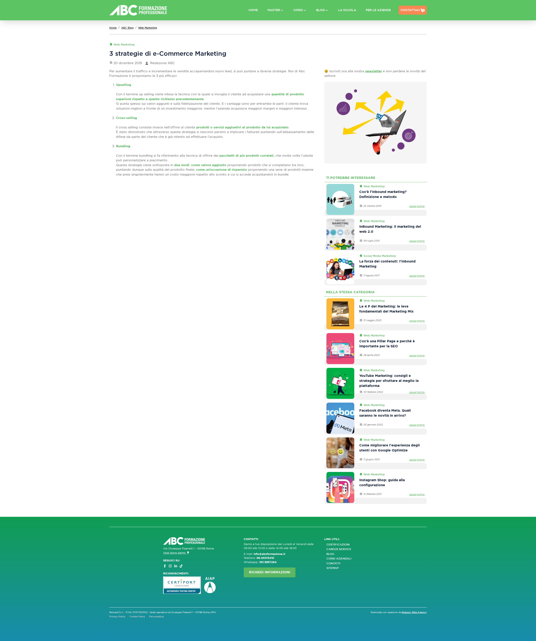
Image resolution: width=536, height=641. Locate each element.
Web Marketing (147, 28)
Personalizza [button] (156, 616)
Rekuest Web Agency (414, 612)
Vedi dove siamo (174, 552)
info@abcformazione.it (269, 554)
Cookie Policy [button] (137, 616)
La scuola (347, 10)
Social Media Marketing (379, 256)
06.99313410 (265, 558)
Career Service (338, 549)
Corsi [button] (298, 10)
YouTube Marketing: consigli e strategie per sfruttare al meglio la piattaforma (389, 380)
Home (253, 10)
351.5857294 (268, 562)
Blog (330, 554)
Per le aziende (378, 10)
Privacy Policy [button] (117, 616)
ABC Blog (127, 28)
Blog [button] (320, 10)
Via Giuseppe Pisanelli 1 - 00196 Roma (188, 548)
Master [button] (273, 10)
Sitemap (332, 568)
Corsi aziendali (338, 558)
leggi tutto (417, 206)
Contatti (333, 563)
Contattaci (410, 10)
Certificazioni (338, 544)
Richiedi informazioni (269, 572)
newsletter (373, 71)
